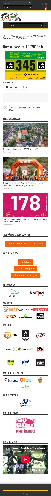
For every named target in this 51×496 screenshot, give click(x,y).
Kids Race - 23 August (25, 275)
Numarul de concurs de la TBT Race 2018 (28, 36)
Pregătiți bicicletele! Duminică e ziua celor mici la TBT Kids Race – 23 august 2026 (24, 184)
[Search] (30, 3)
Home (8, 36)
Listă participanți (25, 268)
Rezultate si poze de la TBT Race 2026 (20, 149)
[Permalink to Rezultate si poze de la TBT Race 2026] (25, 135)
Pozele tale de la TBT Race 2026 (26, 243)
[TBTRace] (25, 17)
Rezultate (25, 262)
